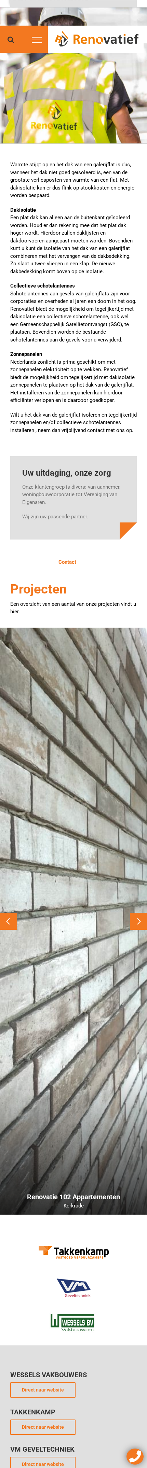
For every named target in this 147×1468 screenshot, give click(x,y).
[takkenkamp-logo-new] (74, 1243)
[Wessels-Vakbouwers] (74, 1313)
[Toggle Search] (11, 39)
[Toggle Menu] (36, 40)
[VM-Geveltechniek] (74, 1278)
